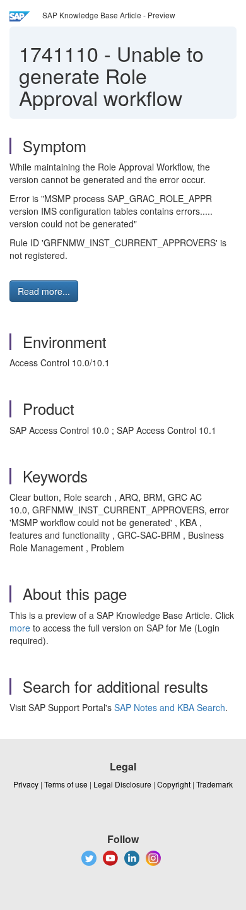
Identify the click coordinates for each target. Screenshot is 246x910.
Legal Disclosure (122, 784)
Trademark (214, 784)
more (19, 627)
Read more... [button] (44, 291)
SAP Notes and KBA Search (169, 707)
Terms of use (66, 784)
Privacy (25, 784)
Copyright (173, 784)
